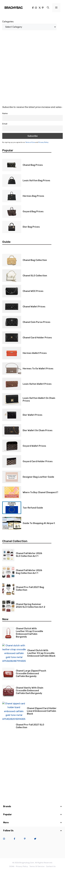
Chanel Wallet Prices (34, 306)
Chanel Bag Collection (35, 260)
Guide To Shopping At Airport (39, 523)
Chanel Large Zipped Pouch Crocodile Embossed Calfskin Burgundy (31, 673)
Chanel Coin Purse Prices (36, 322)
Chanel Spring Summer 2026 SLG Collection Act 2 (30, 605)
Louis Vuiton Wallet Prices (37, 384)
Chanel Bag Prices (33, 165)
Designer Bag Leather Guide (38, 477)
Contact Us (51, 866)
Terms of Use (30, 142)
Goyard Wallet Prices (34, 446)
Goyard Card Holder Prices (38, 461)
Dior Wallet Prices (32, 415)
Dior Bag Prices (31, 226)
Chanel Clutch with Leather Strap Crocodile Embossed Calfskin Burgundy (29, 632)
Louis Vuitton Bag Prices (36, 180)
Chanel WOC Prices (33, 291)
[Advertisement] (32, 65)
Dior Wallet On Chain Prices (37, 430)
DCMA (11, 866)
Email (4, 123)
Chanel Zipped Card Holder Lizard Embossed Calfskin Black (42, 711)
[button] (48, 7)
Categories (8, 21)
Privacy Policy (43, 142)
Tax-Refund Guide (33, 507)
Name (5, 113)
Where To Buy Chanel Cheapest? (40, 492)
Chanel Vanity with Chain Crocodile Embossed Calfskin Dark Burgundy (29, 690)
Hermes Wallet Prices (35, 353)
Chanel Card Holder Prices (37, 337)
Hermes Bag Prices (33, 196)
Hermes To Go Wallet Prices (38, 368)
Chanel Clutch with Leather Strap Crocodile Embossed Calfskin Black (41, 653)
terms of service (36, 866)
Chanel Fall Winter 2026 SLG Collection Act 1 (29, 554)
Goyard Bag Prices (33, 211)
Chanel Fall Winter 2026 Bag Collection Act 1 (29, 571)
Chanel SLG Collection (35, 275)
